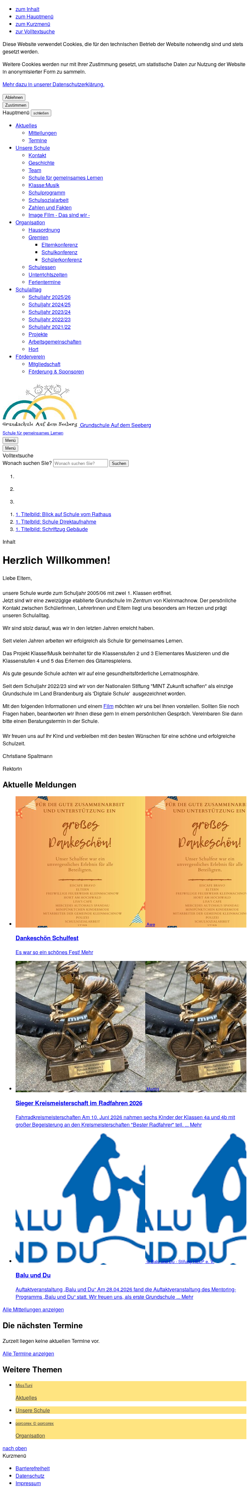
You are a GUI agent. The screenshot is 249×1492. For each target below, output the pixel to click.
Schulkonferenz (59, 252)
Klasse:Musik (44, 185)
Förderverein (30, 356)
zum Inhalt (27, 9)
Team (35, 170)
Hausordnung (44, 229)
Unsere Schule (33, 147)
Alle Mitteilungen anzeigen (33, 1309)
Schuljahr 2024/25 (50, 304)
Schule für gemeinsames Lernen (66, 177)
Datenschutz (30, 1475)
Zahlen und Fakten (50, 207)
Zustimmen (15, 105)
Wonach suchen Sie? (27, 463)
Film (108, 706)
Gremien (38, 237)
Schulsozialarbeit (48, 200)
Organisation (30, 222)
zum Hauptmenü (34, 16)
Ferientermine (45, 282)
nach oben (15, 1448)
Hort (33, 349)
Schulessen (42, 267)
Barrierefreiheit (33, 1468)
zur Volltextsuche (35, 31)
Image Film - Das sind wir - (59, 215)
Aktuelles (26, 125)
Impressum (28, 1483)
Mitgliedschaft (44, 364)
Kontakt (37, 155)
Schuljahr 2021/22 (50, 326)
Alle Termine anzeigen (28, 1353)
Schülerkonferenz (62, 259)
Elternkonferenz (60, 244)
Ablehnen (14, 97)
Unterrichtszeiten (48, 274)
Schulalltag (29, 289)
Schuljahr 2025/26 (50, 297)
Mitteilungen (43, 132)
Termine (38, 140)
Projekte (38, 334)
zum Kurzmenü (33, 24)
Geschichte (41, 162)
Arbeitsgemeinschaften (55, 341)
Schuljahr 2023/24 (50, 311)
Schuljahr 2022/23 (50, 319)
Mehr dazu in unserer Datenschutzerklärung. (53, 84)
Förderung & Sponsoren (56, 371)
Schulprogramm (47, 192)
